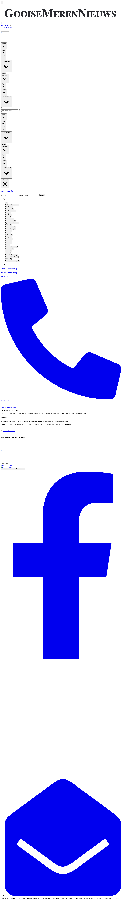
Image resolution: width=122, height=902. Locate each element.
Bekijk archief (5, 469)
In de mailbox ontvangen (17, 469)
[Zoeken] (19, 110)
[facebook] (63, 658)
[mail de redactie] (63, 895)
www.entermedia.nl (9, 431)
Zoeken (42, 195)
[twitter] (63, 778)
